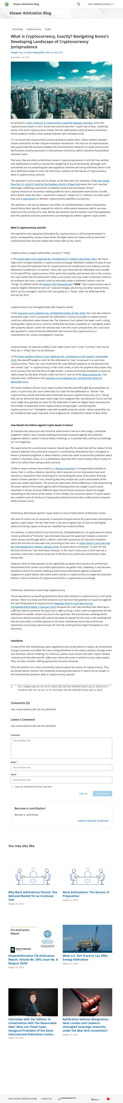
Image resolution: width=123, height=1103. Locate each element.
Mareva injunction (65, 468)
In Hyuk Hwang (31, 52)
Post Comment (103, 793)
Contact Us (46, 1098)
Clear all (83, 793)
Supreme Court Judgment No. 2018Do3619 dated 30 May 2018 (51, 313)
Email (14, 774)
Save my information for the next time (33, 787)
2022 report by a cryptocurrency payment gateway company (60, 122)
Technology (17, 29)
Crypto (48, 29)
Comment (15, 735)
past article (29, 198)
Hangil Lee (16, 52)
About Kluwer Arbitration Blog (22, 1098)
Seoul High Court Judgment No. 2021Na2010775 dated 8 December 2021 (57, 259)
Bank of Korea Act (91, 374)
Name (14, 762)
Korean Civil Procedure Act (57, 284)
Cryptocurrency (34, 29)
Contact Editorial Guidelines (93, 820)
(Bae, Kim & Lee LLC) (51, 52)
